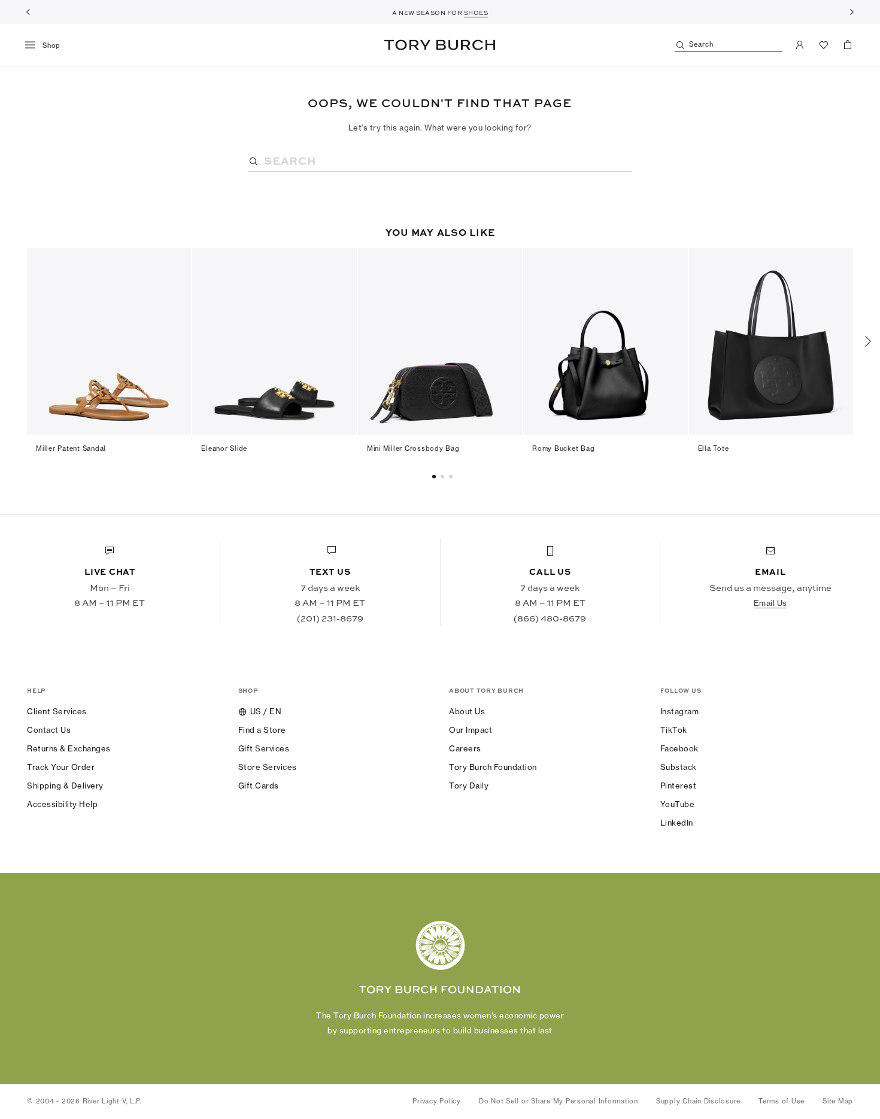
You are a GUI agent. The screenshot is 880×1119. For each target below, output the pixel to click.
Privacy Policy (436, 1101)
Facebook (679, 748)
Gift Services (264, 748)
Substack (678, 767)
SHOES (476, 12)
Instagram (679, 711)
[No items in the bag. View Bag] (848, 45)
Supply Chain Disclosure (698, 1101)
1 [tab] (444, 476)
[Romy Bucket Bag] (605, 341)
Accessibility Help (62, 804)
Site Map (838, 1101)
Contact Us (49, 730)
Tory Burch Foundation (493, 767)
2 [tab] (452, 476)
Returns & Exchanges (69, 748)
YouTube (677, 804)
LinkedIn (676, 822)
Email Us (770, 603)
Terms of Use (781, 1101)
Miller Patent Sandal (71, 448)
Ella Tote (713, 448)
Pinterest (678, 785)
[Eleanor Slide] (274, 341)
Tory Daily (468, 785)
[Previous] (28, 12)
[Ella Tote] (771, 341)
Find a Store (262, 730)
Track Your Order (61, 767)
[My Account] (800, 45)
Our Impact (470, 730)
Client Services (57, 711)
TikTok (673, 730)
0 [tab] (435, 476)
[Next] (852, 12)
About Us (467, 711)
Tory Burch (439, 45)
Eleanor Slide (224, 448)
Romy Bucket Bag (563, 448)
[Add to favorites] (175, 263)
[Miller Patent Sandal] (109, 341)
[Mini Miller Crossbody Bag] (440, 341)
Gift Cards (258, 785)
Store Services (267, 767)
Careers (465, 748)
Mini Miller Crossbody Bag (413, 448)
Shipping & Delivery (65, 785)
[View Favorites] (824, 45)
